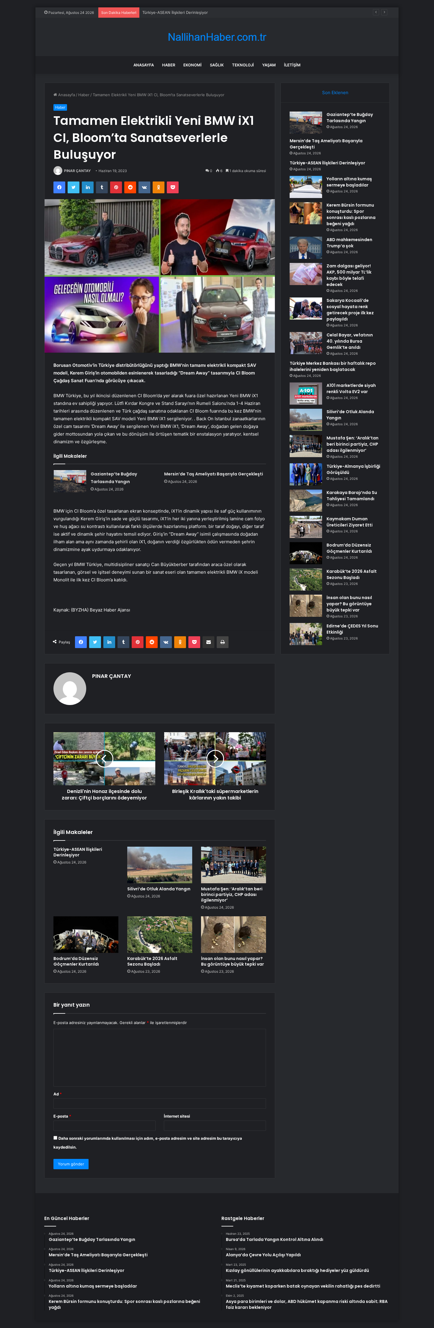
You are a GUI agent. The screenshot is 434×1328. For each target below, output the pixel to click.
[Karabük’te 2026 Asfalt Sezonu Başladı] (159, 934)
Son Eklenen (335, 92)
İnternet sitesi (177, 1116)
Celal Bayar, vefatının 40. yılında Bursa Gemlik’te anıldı (350, 341)
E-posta (62, 1116)
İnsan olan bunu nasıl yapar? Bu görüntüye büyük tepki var (232, 961)
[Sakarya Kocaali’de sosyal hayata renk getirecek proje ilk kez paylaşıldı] (306, 308)
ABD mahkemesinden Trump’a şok (349, 243)
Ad (57, 1094)
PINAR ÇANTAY (77, 171)
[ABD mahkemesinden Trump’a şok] (306, 248)
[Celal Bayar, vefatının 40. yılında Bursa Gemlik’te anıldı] (306, 343)
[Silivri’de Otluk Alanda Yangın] (159, 865)
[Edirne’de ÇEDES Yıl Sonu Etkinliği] (306, 634)
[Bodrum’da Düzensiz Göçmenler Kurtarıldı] (85, 934)
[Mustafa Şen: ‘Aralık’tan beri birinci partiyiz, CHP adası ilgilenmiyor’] (233, 865)
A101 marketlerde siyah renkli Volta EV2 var (351, 388)
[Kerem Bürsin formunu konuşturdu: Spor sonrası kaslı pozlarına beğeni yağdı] (306, 213)
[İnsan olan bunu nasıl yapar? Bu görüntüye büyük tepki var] (233, 934)
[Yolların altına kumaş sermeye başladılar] (306, 187)
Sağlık (217, 65)
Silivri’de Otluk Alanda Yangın (158, 889)
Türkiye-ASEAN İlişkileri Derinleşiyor (175, 12)
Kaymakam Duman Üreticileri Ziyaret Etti (350, 522)
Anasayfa (143, 65)
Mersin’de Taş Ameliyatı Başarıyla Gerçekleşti (213, 474)
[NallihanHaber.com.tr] (217, 37)
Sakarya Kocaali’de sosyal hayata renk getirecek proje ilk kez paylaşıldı (350, 309)
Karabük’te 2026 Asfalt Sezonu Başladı (152, 961)
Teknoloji (243, 65)
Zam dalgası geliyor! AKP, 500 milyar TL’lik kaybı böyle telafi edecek (349, 275)
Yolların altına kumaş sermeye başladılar (349, 182)
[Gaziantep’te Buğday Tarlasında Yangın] (70, 481)
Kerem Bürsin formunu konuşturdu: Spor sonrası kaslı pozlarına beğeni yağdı (351, 214)
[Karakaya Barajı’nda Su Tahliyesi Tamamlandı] (306, 501)
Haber (168, 65)
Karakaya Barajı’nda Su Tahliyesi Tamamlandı (352, 496)
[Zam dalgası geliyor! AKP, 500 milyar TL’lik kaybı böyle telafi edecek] (306, 274)
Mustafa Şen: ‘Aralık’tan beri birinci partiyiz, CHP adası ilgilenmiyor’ (231, 894)
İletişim (292, 65)
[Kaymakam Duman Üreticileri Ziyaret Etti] (306, 527)
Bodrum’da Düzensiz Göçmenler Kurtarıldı (76, 961)
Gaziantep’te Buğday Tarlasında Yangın (350, 118)
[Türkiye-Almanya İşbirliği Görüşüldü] (306, 474)
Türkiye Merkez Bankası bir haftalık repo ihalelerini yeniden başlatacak (333, 366)
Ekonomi (192, 65)
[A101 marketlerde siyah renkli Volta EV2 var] (306, 393)
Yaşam (269, 65)
